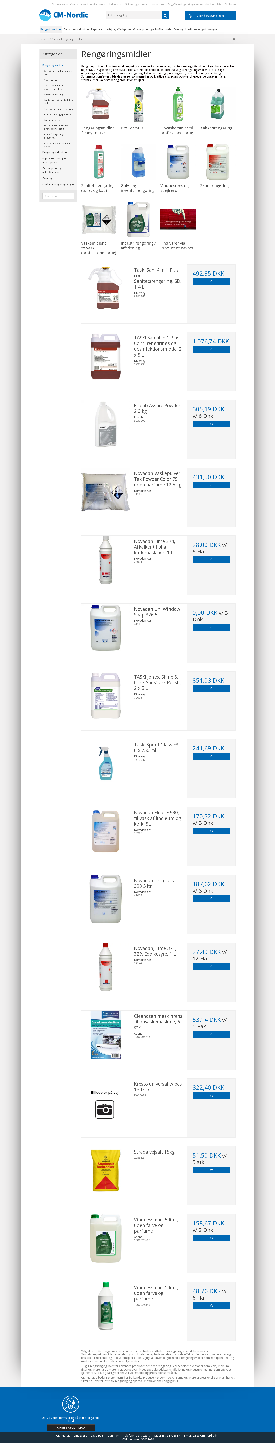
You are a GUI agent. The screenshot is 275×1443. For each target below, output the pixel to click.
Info (211, 281)
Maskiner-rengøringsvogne (201, 29)
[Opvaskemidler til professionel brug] (178, 104)
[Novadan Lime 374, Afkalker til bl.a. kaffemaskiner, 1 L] (105, 560)
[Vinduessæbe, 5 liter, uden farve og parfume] (105, 1238)
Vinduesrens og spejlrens (57, 114)
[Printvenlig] (234, 39)
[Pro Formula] (138, 104)
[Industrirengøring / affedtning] (138, 219)
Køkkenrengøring (53, 94)
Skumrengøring (52, 119)
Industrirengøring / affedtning (54, 136)
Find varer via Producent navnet (57, 145)
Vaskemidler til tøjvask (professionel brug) (56, 127)
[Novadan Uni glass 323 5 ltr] (105, 899)
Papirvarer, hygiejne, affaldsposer (111, 29)
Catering (178, 29)
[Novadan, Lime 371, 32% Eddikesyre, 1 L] (105, 967)
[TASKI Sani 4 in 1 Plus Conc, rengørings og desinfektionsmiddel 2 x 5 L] (105, 356)
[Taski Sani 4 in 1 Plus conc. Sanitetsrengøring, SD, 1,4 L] (105, 288)
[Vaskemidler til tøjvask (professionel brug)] (99, 219)
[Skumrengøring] (218, 162)
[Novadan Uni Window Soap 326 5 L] (105, 628)
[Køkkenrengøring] (218, 104)
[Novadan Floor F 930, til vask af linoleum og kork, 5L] (105, 831)
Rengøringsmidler (51, 29)
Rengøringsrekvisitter (76, 29)
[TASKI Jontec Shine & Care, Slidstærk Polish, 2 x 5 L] (105, 695)
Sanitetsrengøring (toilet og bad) (58, 101)
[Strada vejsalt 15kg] (105, 1170)
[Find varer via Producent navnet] (178, 219)
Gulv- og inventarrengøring (58, 108)
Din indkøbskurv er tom (210, 15)
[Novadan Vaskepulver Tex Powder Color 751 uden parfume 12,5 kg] (105, 492)
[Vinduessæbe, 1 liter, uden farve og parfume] (105, 1306)
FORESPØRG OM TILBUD (71, 1427)
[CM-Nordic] (70, 15)
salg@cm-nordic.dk (205, 1435)
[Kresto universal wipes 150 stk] (105, 1102)
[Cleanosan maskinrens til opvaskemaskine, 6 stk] (105, 1035)
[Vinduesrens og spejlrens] (178, 162)
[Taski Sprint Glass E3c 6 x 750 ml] (105, 763)
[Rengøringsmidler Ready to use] (99, 104)
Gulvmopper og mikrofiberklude (152, 29)
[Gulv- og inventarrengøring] (138, 162)
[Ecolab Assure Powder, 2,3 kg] (105, 424)
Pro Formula (51, 79)
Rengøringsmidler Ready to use (58, 72)
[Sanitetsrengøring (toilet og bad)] (99, 162)
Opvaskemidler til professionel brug (53, 87)
